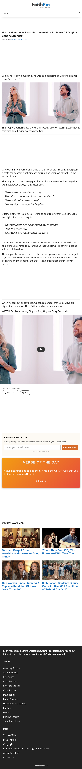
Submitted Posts (11, 721)
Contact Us (8, 757)
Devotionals (9, 694)
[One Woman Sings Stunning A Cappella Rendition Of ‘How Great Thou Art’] (21, 578)
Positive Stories (11, 716)
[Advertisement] (41, 22)
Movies (7, 707)
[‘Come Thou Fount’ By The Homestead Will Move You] (61, 545)
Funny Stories (10, 699)
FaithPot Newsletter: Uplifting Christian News (26, 748)
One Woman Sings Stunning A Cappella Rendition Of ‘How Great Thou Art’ (20, 586)
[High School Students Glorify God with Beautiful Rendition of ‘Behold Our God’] (61, 578)
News (6, 712)
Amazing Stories (11, 668)
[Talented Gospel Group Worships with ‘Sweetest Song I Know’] (21, 545)
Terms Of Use (10, 735)
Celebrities (8, 676)
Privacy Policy (10, 739)
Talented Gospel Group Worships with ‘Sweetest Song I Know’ (20, 553)
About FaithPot (11, 753)
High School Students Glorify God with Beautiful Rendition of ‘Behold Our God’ (60, 586)
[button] (79, 13)
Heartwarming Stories (14, 703)
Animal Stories (10, 672)
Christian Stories (11, 685)
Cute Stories (9, 690)
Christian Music (22, 39)
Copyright (8, 744)
